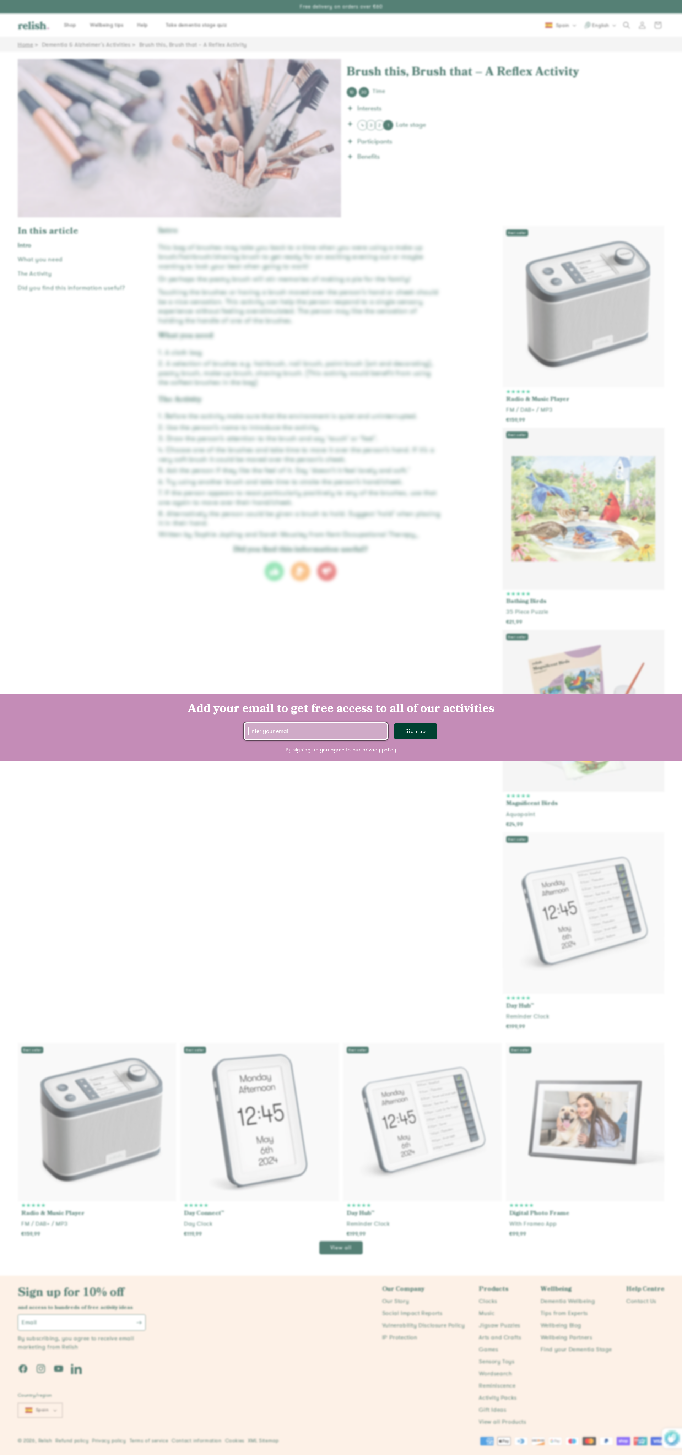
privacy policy (379, 749)
